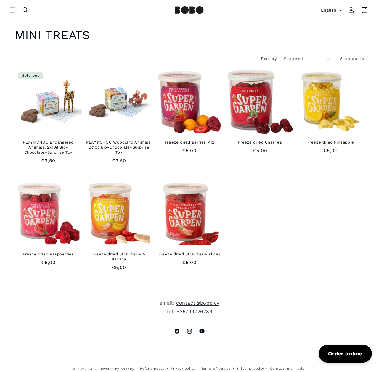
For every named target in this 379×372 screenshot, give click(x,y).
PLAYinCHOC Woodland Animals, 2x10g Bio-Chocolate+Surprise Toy (119, 147)
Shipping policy (250, 369)
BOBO (92, 369)
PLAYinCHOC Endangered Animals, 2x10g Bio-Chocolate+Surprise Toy (48, 147)
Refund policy (152, 369)
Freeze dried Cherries (260, 142)
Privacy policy (183, 369)
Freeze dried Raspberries (48, 254)
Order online (345, 353)
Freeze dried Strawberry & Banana (118, 256)
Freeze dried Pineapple (330, 142)
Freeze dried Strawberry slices (189, 254)
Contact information (288, 369)
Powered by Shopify (116, 369)
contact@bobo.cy (197, 303)
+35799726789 (194, 311)
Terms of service (216, 369)
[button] (12, 10)
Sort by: (269, 58)
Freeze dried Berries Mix (189, 142)
